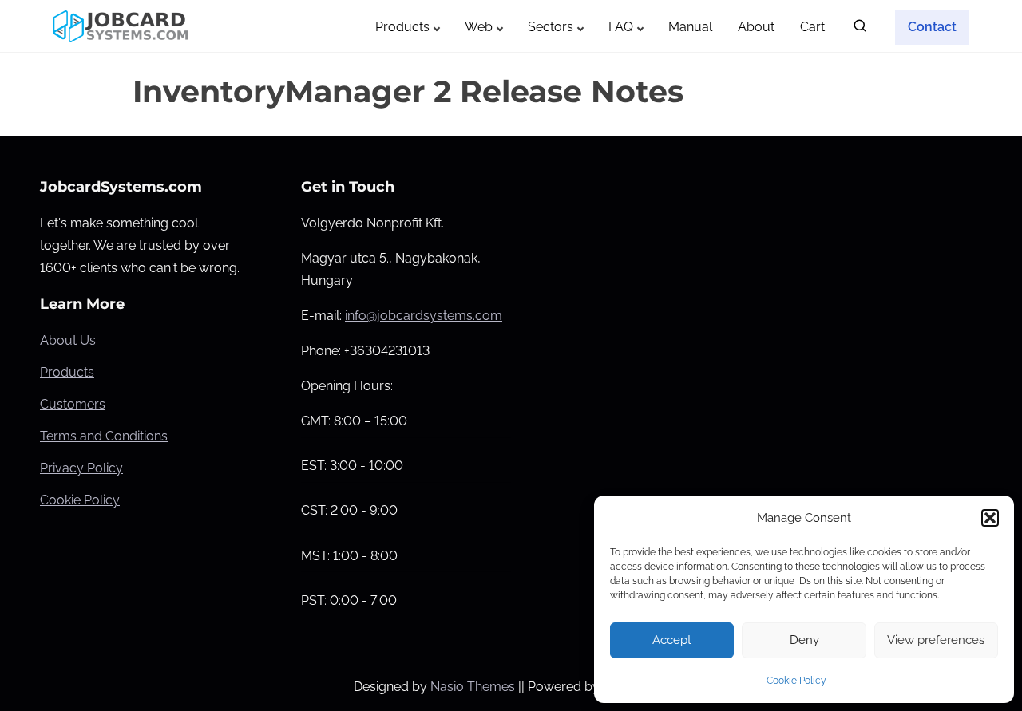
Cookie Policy (796, 680)
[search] (860, 29)
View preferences (935, 640)
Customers (72, 404)
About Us (68, 340)
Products (67, 372)
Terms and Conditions (104, 436)
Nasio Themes (474, 686)
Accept (671, 640)
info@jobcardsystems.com (423, 315)
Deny (804, 640)
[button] (990, 518)
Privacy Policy (81, 468)
